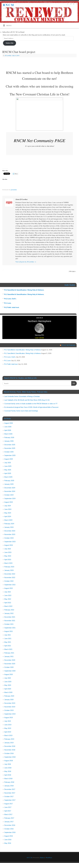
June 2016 (7, 839)
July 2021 (7, 635)
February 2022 (9, 610)
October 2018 (8, 753)
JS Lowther (8, 55)
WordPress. (49, 857)
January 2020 (8, 699)
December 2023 (9, 531)
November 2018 (9, 750)
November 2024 (9, 491)
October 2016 (8, 829)
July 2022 (7, 592)
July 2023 (7, 549)
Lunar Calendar (39, 338)
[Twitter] (70, 4)
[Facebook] (67, 4)
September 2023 (9, 541)
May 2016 (7, 843)
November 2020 (9, 664)
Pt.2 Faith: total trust (11, 307)
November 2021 (9, 620)
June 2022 (7, 595)
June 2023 (7, 552)
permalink (14, 190)
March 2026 (8, 434)
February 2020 (9, 696)
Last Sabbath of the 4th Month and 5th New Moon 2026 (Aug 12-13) (26, 400)
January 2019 (8, 742)
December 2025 (9, 445)
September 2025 (9, 455)
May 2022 (7, 599)
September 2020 (9, 671)
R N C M (8, 5)
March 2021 (8, 649)
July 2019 (7, 721)
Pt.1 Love (7, 303)
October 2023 (8, 538)
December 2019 (9, 703)
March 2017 (8, 814)
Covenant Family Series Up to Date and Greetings (21, 411)
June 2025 (7, 466)
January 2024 (8, 527)
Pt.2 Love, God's (10, 299)
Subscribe (9, 43)
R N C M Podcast (68, 345)
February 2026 (9, 437)
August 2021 (8, 631)
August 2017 (8, 804)
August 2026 (8, 423)
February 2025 (9, 480)
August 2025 (8, 459)
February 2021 (9, 653)
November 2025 (9, 448)
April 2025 (7, 473)
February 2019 (9, 739)
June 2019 (7, 725)
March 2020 (8, 692)
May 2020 (7, 685)
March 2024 (8, 520)
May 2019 (7, 728)
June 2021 (7, 638)
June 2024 (7, 509)
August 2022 (8, 588)
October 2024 (8, 495)
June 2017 (7, 807)
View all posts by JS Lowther (25, 262)
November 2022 (9, 577)
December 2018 (9, 746)
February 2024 (9, 523)
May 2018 (7, 771)
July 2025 (7, 462)
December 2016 (9, 825)
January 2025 (8, 484)
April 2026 (7, 430)
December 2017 (9, 789)
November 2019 (9, 707)
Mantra (42, 857)
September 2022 (9, 585)
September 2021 (9, 628)
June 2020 (7, 681)
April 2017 (7, 811)
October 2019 (8, 710)
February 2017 (9, 818)
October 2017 (8, 796)
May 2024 (7, 513)
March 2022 (8, 606)
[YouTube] (76, 4)
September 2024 (9, 498)
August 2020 (8, 674)
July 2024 (7, 506)
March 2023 (8, 563)
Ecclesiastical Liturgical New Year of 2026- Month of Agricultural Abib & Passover (31, 407)
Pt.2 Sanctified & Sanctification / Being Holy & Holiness (24, 290)
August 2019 (8, 717)
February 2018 (9, 782)
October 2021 (8, 624)
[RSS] (73, 4)
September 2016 (9, 832)
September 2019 (9, 714)
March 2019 (8, 735)
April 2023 (7, 559)
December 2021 (9, 617)
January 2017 (8, 821)
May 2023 (7, 556)
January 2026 (8, 441)
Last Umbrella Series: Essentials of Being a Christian (22, 396)
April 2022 (7, 602)
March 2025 (8, 477)
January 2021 (8, 656)
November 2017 (9, 793)
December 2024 (9, 488)
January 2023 (8, 570)
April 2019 (7, 732)
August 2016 (8, 836)
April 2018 (7, 775)
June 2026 (7, 427)
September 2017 (9, 800)
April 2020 (7, 689)
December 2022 (9, 574)
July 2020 (7, 678)
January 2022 (8, 613)
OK (73, 383)
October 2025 (8, 452)
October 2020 (8, 667)
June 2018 (7, 768)
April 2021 (7, 646)
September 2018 (9, 757)
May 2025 (7, 470)
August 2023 (8, 545)
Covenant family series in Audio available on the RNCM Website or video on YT (30, 403)
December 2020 (9, 660)
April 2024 (7, 516)
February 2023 (9, 567)
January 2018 (8, 786)
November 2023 (9, 534)
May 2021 (7, 642)
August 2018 (8, 760)
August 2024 (8, 502)
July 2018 (7, 764)
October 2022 (8, 581)
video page (72, 271)
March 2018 (8, 778)
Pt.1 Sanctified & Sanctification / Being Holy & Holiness (24, 294)
